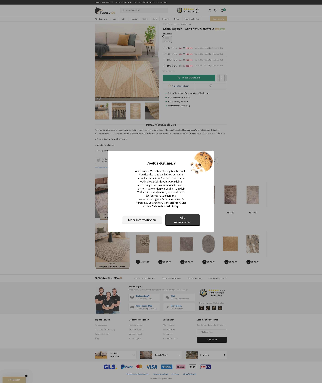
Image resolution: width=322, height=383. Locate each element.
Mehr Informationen (142, 220)
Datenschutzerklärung (165, 206)
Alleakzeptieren (182, 220)
